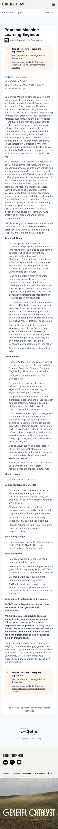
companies (8, 12)
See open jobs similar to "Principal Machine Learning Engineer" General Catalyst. (28, 65)
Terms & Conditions (43, 773)
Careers (16, 773)
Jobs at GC (27, 773)
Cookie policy (35, 739)
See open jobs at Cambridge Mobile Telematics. (28, 56)
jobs (20, 12)
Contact (6, 773)
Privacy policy (22, 739)
